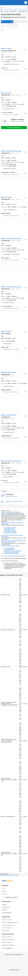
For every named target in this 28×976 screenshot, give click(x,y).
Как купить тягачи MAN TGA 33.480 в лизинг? (13, 556)
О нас (3, 888)
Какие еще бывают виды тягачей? (10, 545)
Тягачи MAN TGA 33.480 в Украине (9, 875)
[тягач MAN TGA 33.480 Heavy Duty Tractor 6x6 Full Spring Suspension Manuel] (14, 228)
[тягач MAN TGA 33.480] (14, 38)
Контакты (4, 893)
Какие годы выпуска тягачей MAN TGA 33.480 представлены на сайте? (13, 541)
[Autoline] (2, 11)
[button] (25, 2)
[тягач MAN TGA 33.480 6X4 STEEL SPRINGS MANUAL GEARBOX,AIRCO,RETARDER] (14, 140)
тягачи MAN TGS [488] (10, 531)
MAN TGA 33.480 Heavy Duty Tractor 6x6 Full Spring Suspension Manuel (8, 741)
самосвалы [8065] (9, 549)
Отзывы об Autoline (7, 927)
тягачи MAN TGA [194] (10, 527)
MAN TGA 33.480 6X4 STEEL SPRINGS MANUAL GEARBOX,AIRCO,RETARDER (9, 704)
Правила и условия (7, 919)
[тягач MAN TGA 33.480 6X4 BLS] (14, 362)
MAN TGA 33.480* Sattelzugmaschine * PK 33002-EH (9, 780)
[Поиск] (25, 7)
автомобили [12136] (9, 548)
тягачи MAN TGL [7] (9, 528)
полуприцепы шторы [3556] (11, 553)
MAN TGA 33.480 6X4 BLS (8, 372)
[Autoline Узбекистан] (10, 2)
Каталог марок (5, 930)
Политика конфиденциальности (10, 922)
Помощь (4, 891)
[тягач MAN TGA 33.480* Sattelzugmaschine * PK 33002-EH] (14, 276)
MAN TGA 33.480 (6, 48)
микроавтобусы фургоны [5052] (12, 550)
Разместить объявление (14, 127)
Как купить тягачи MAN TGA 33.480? (11, 512)
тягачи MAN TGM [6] (9, 530)
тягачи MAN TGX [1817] (10, 532)
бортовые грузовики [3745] (11, 552)
